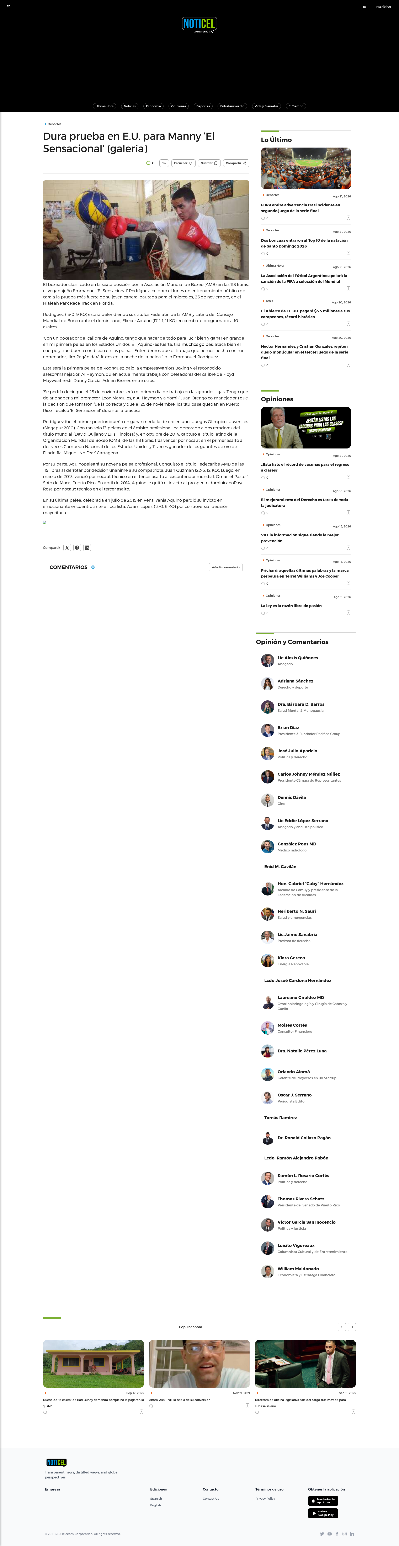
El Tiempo (296, 106)
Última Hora (104, 106)
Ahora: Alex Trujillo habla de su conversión (73, 1400)
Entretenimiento (232, 106)
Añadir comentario (226, 567)
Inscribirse (383, 7)
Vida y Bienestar (266, 106)
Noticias (130, 106)
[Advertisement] (199, 66)
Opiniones (178, 106)
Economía (153, 106)
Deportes (203, 106)
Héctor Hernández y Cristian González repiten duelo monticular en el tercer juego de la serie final (304, 352)
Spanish (156, 1498)
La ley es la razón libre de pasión (291, 605)
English (155, 1505)
